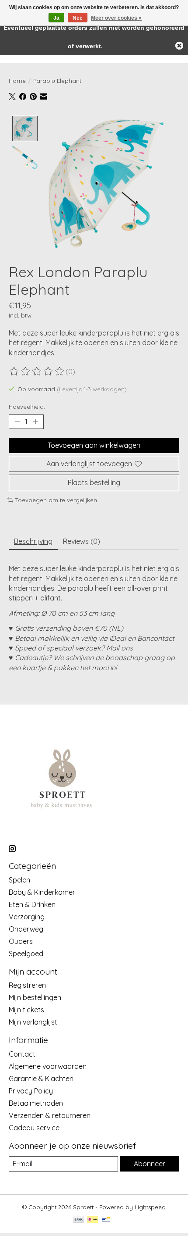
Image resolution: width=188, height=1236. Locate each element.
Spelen (19, 879)
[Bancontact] (106, 1220)
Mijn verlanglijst (33, 1022)
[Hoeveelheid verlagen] (17, 422)
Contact (22, 1054)
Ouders (21, 941)
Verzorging (27, 916)
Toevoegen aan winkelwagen (94, 445)
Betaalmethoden (36, 1103)
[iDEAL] (92, 1220)
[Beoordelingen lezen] (37, 371)
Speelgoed (26, 953)
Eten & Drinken (32, 904)
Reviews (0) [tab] (81, 541)
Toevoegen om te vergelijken (56, 500)
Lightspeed (150, 1207)
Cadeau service (34, 1127)
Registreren (27, 985)
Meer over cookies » (116, 18)
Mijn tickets (26, 1009)
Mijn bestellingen (35, 997)
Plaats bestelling (94, 482)
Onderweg (26, 929)
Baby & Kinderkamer (42, 892)
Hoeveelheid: (27, 406)
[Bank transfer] (78, 1220)
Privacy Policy (31, 1090)
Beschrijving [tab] (33, 541)
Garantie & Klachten (41, 1078)
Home (17, 80)
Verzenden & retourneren (50, 1115)
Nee (78, 18)
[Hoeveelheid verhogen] (35, 422)
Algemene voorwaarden (48, 1066)
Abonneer (149, 1163)
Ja (56, 18)
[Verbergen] (179, 45)
